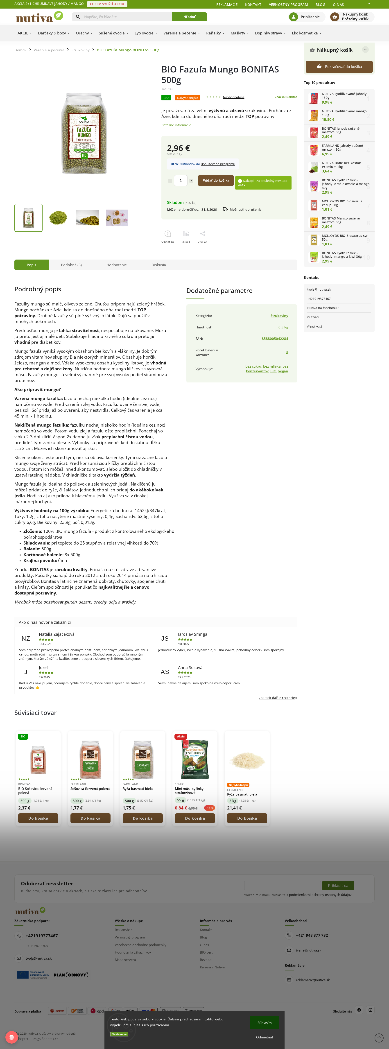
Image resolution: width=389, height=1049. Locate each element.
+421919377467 (319, 298)
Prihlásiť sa (338, 886)
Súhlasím (265, 1022)
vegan (283, 371)
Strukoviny (279, 315)
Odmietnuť (264, 1037)
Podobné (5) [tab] (71, 264)
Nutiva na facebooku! (323, 308)
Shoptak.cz (50, 1038)
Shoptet (22, 1038)
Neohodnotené (233, 97)
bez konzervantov (267, 368)
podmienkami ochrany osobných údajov (320, 894)
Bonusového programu (218, 164)
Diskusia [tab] (159, 264)
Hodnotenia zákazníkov (133, 952)
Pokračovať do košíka (343, 66)
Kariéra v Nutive (212, 967)
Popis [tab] (31, 264)
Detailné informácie (176, 125)
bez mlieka (272, 366)
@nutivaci (314, 326)
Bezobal (206, 959)
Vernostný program (288, 4)
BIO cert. (206, 952)
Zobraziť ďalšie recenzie (277, 698)
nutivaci (313, 317)
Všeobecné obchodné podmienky (140, 945)
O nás (338, 4)
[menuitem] (24, 33)
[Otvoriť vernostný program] (11, 1037)
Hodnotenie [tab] (116, 264)
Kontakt (253, 4)
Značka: (286, 97)
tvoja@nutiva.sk (319, 289)
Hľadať (189, 17)
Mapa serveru (125, 959)
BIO (273, 371)
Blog (320, 4)
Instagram (370, 1010)
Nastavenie (119, 1034)
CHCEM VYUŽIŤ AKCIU (107, 4)
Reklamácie (226, 4)
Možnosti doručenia (246, 209)
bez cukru (253, 366)
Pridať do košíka (216, 180)
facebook (359, 1010)
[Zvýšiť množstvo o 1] (191, 181)
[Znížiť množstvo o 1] (170, 181)
